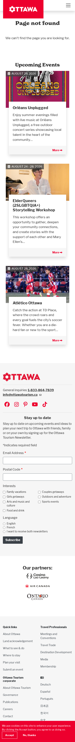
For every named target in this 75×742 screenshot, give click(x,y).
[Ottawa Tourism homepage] (23, 9)
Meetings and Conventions (48, 636)
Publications (10, 702)
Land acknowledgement (18, 641)
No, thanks (29, 735)
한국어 (44, 713)
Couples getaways (53, 491)
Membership (48, 666)
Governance (10, 694)
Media (44, 659)
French (11, 527)
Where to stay (11, 655)
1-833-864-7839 (41, 390)
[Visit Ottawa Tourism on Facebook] (7, 404)
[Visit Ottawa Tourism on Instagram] (16, 404)
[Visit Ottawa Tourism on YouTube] (34, 404)
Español (45, 691)
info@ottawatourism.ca (20, 395)
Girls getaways (15, 496)
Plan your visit (11, 662)
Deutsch (45, 684)
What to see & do (13, 648)
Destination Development (56, 652)
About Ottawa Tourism (17, 687)
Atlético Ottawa (27, 303)
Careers (8, 709)
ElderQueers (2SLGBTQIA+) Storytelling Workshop (34, 205)
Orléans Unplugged (30, 107)
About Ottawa (11, 634)
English (11, 523)
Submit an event (13, 669)
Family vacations (16, 491)
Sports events (50, 501)
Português (46, 698)
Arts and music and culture (18, 503)
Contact (8, 716)
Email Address (13, 453)
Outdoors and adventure (56, 496)
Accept (9, 735)
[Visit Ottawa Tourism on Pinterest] (25, 404)
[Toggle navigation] (68, 5)
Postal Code (11, 469)
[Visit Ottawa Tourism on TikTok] (45, 404)
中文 (43, 720)
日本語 (44, 705)
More (56, 150)
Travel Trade (48, 645)
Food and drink (15, 510)
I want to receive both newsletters (27, 531)
